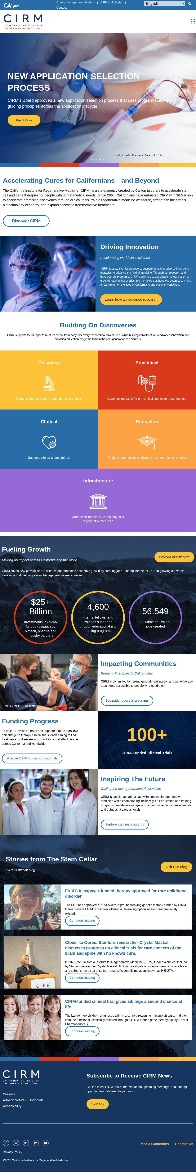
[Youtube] (46, 1143)
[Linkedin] (36, 1143)
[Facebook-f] (6, 1143)
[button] (189, 3)
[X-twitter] (16, 1143)
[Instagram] (26, 1143)
